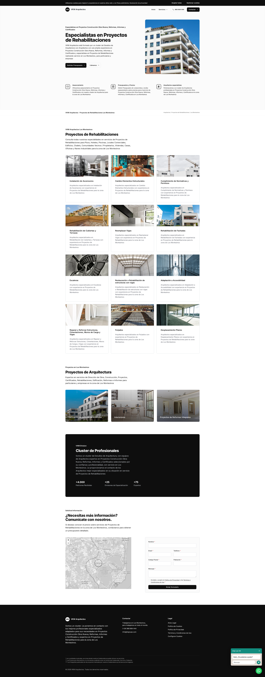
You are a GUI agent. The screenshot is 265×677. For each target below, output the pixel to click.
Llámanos (93, 65)
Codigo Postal (153, 560)
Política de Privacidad (172, 580)
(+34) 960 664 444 (129, 629)
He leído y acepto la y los (171, 581)
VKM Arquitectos (78, 9)
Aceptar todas (177, 3)
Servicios (162, 9)
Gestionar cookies (193, 3)
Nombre (151, 542)
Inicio (153, 9)
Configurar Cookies (175, 636)
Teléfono (177, 551)
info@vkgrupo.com (129, 632)
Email (150, 551)
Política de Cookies (175, 626)
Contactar (192, 9)
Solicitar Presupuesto (75, 65)
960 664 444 (179, 9)
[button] (98, 563)
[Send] (258, 662)
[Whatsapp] (259, 671)
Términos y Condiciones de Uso (179, 633)
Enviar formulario (172, 587)
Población (178, 560)
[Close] (259, 650)
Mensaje (151, 569)
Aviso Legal (172, 623)
